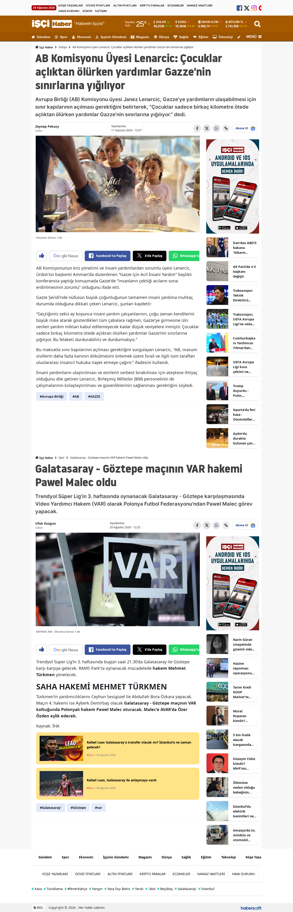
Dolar (161, 22)
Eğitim (203, 37)
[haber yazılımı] (251, 907)
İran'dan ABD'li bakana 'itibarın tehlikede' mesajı (244, 248)
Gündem (43, 37)
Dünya (164, 37)
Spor (63, 37)
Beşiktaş (165, 889)
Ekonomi (84, 37)
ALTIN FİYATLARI (125, 5)
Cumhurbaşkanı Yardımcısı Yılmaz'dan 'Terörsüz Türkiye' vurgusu (244, 343)
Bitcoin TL (236, 22)
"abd (150, 889)
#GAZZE (94, 396)
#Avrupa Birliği (51, 396)
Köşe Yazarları (257, 857)
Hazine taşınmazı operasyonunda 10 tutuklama (244, 668)
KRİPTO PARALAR (152, 5)
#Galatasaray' (51, 807)
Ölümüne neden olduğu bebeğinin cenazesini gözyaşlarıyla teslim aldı (244, 787)
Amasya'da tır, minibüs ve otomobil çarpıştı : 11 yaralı (244, 835)
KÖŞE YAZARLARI (71, 5)
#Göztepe (78, 807)
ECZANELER (176, 5)
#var (98, 807)
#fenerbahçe (76, 889)
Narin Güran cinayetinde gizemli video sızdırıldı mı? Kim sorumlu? (244, 644)
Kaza (37, 889)
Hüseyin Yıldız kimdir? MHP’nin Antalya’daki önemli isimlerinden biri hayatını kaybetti (244, 764)
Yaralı (138, 889)
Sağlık (184, 37)
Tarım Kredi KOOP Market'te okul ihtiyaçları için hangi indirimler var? (244, 692)
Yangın (96, 889)
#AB (76, 396)
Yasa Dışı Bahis (117, 889)
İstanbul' (206, 889)
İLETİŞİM (101, 11)
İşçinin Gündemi (113, 37)
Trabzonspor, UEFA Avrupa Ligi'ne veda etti (243, 319)
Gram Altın (209, 22)
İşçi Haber (46, 47)
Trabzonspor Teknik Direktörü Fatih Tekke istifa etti (243, 295)
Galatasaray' (186, 889)
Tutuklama (53, 889)
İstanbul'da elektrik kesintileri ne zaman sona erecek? (243, 811)
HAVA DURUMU (69, 11)
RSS (39, 907)
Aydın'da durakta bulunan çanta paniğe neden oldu (244, 438)
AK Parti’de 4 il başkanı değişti (244, 271)
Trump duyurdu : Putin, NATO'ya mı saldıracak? (242, 391)
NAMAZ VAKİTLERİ (199, 5)
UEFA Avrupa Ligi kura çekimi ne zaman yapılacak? (243, 367)
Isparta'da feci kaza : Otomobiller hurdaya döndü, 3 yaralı (244, 415)
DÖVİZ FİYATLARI (98, 5)
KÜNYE (87, 11)
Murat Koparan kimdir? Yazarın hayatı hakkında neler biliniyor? (244, 716)
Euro (182, 22)
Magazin (142, 37)
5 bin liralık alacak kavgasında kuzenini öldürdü (242, 740)
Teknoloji (225, 37)
